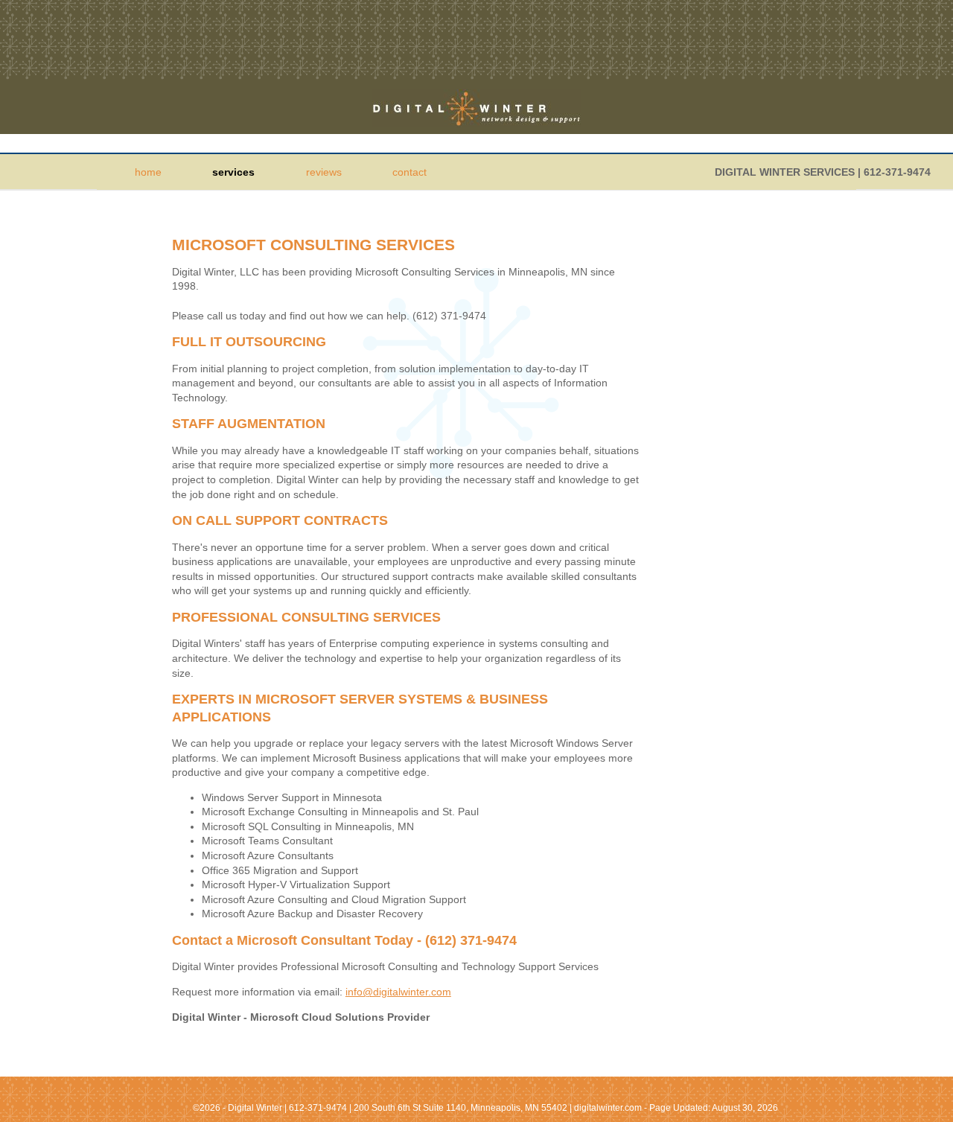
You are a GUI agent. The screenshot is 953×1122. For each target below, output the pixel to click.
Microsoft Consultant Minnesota (476, 108)
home (148, 172)
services (233, 172)
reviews (324, 172)
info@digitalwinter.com (398, 992)
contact (409, 172)
